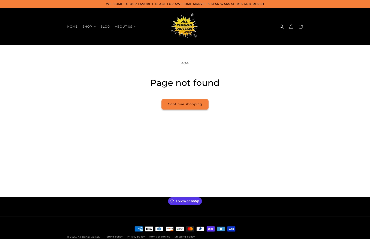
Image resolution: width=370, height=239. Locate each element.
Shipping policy (185, 236)
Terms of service (159, 236)
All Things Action (89, 236)
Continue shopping (185, 104)
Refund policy (114, 236)
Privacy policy (136, 236)
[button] (89, 26)
